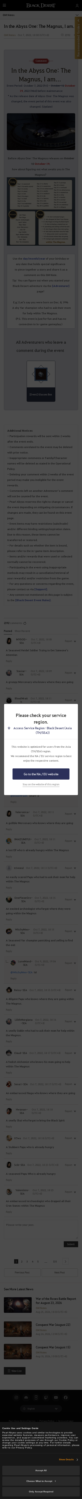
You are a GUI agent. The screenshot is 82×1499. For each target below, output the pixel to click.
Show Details (66, 1459)
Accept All (41, 1470)
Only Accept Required (41, 1491)
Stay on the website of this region (41, 784)
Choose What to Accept (39, 1481)
